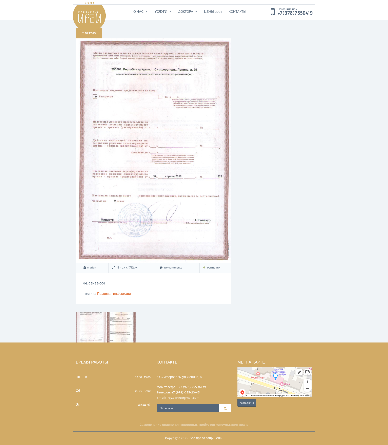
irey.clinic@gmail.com (183, 398)
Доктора (185, 12)
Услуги (161, 12)
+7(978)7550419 (295, 13)
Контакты (237, 12)
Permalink (213, 267)
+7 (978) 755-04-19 (192, 387)
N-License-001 (93, 283)
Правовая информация (115, 294)
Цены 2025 (213, 12)
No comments (172, 267)
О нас (138, 12)
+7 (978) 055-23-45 (186, 392)
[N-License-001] (153, 150)
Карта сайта (247, 402)
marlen (91, 267)
